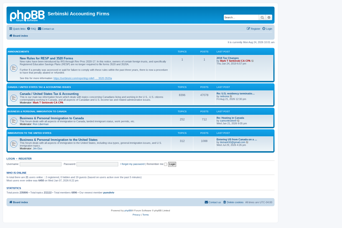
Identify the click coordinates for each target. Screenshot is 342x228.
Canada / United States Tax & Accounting (49, 94)
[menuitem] (31, 29)
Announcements (18, 51)
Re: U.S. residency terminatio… (236, 93)
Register (25, 158)
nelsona (224, 96)
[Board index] (28, 15)
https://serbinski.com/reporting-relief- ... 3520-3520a (83, 78)
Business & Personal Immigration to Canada (37, 111)
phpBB (128, 210)
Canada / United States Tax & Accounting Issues (39, 87)
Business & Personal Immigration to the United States (58, 139)
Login (11, 158)
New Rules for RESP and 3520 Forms (46, 58)
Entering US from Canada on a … (237, 139)
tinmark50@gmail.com (232, 142)
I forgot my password (132, 164)
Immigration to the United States (29, 133)
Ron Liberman (41, 124)
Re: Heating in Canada (230, 117)
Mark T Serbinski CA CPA (235, 60)
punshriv (108, 192)
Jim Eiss (37, 148)
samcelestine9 (228, 120)
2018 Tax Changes (228, 58)
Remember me (155, 164)
